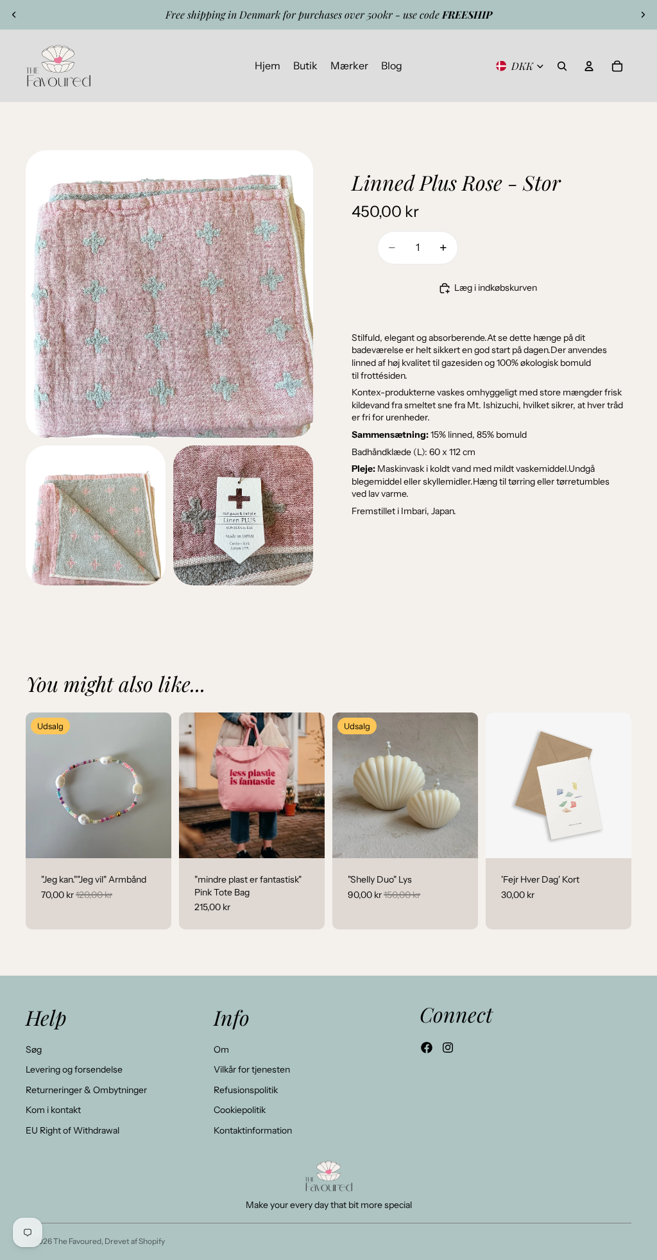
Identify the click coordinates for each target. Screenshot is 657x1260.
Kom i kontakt (53, 1110)
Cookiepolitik (240, 1110)
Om (221, 1049)
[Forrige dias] (14, 15)
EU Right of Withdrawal (72, 1130)
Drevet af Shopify (135, 1241)
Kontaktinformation (253, 1130)
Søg (34, 1049)
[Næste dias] (643, 15)
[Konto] (589, 66)
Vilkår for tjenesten (252, 1069)
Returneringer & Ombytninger (86, 1090)
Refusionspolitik (246, 1090)
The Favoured (77, 1241)
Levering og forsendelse (74, 1069)
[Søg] (562, 66)
